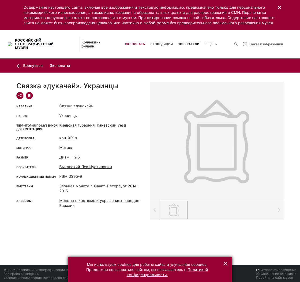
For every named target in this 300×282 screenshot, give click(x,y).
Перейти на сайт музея (274, 277)
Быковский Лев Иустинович (85, 166)
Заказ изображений (266, 44)
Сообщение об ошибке (278, 274)
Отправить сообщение (278, 270)
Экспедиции (161, 44)
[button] (279, 7)
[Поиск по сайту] (236, 44)
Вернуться (32, 65)
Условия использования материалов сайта (38, 278)
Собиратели (188, 44)
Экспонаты (135, 44)
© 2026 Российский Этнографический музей (39, 270)
